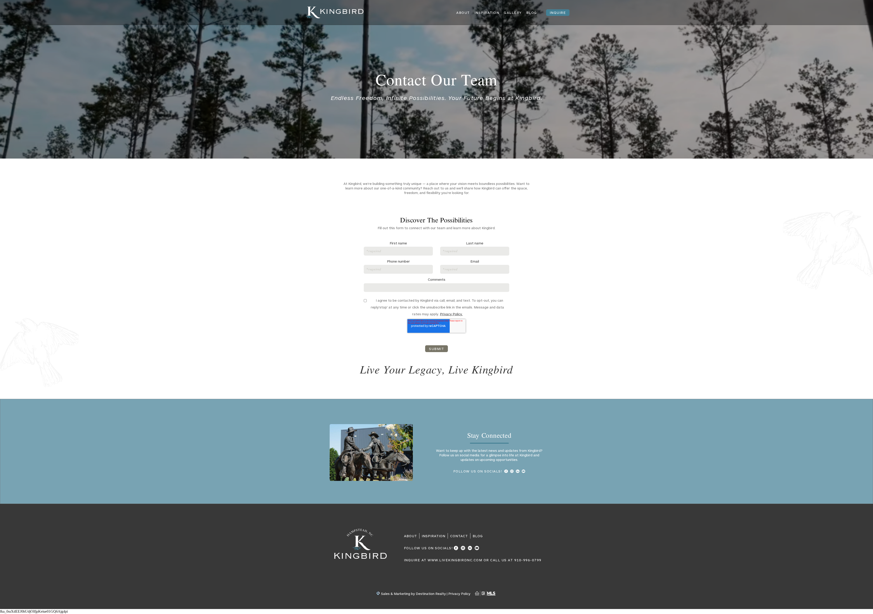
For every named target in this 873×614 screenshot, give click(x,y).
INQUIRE (558, 12)
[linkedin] (517, 471)
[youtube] (523, 471)
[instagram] (512, 471)
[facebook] (506, 471)
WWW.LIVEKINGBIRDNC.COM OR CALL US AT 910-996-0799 (485, 560)
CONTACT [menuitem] (459, 536)
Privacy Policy (459, 594)
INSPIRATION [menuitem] (486, 12)
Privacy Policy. (451, 314)
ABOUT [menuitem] (463, 12)
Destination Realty (431, 594)
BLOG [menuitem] (531, 12)
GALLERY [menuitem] (513, 12)
